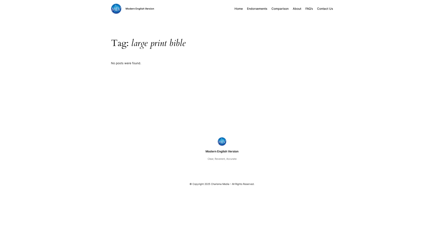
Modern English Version (140, 8)
